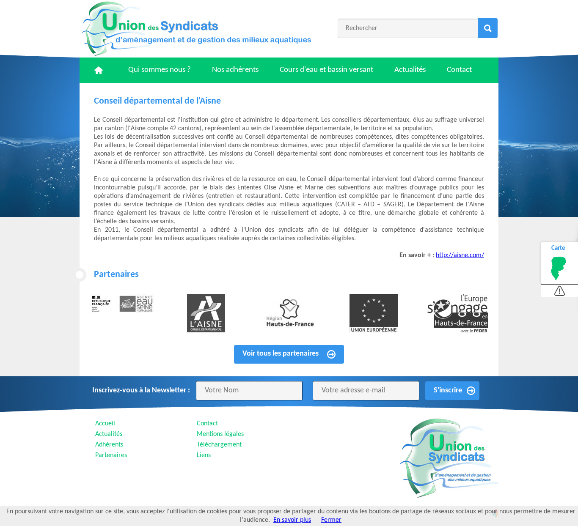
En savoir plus (292, 520)
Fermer (331, 520)
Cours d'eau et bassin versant (326, 70)
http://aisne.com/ (460, 255)
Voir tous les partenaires (280, 354)
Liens (204, 455)
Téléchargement (219, 444)
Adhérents (109, 444)
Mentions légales (220, 434)
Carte (558, 248)
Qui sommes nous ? (159, 70)
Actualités (410, 70)
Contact (459, 70)
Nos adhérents (235, 70)
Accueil (105, 423)
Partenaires (111, 455)
